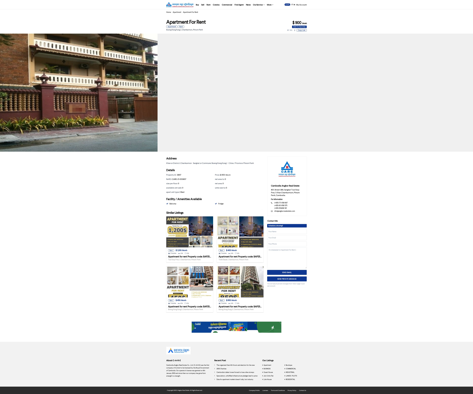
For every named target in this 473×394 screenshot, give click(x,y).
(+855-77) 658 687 (281, 203)
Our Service (258, 4)
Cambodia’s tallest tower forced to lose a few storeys (235, 372)
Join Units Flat (268, 376)
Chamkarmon (187, 30)
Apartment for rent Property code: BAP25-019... (191, 256)
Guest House (268, 372)
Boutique (289, 365)
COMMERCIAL (291, 369)
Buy (197, 4)
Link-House (268, 379)
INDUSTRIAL (290, 372)
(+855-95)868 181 (280, 208)
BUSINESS (267, 369)
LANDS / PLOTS (291, 376)
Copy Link (301, 30)
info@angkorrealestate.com (284, 211)
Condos (216, 4)
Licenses (265, 390)
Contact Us (302, 390)
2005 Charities (221, 369)
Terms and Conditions (278, 390)
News (248, 4)
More (269, 4)
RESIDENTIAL (290, 379)
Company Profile (254, 390)
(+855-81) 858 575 (280, 205)
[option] (236, 351)
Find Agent (239, 4)
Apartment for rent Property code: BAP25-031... (242, 306)
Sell (202, 4)
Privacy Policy (292, 390)
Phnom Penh (198, 30)
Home (168, 12)
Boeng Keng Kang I (173, 30)
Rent (208, 4)
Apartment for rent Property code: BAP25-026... (192, 306)
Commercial (227, 4)
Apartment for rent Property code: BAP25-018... (242, 256)
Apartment (177, 12)
